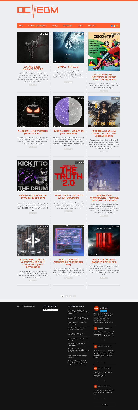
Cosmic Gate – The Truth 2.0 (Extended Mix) (68, 196)
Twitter (114, 26)
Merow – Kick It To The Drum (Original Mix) (33, 196)
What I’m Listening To (37, 26)
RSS (117, 26)
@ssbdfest (97, 355)
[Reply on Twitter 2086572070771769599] (95, 399)
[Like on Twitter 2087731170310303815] (102, 340)
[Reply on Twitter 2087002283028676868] (95, 380)
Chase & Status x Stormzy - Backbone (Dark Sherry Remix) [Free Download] (78, 350)
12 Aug (107, 346)
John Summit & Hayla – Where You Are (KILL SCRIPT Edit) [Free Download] (33, 263)
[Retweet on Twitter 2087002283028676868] (98, 380)
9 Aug (106, 386)
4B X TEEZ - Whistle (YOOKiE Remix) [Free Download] (76, 333)
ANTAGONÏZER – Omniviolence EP (33, 68)
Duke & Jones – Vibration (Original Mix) (68, 132)
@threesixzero (100, 335)
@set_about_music (99, 376)
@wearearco (97, 334)
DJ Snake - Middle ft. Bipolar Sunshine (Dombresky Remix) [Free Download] (78, 312)
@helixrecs (110, 335)
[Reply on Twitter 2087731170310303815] (95, 340)
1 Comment (57, 62)
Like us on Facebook (26, 306)
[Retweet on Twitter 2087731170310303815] (98, 340)
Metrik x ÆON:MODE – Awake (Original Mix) (104, 260)
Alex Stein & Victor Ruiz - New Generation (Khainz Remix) (76, 328)
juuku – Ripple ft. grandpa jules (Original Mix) (68, 262)
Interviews (67, 26)
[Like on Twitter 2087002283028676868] (102, 380)
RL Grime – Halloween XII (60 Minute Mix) (33, 132)
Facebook (111, 26)
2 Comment (93, 255)
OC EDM (101, 328)
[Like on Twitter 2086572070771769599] (102, 399)
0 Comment (22, 62)
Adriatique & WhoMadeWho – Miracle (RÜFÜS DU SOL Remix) (104, 197)
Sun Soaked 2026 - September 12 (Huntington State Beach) (78, 339)
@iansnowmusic (108, 355)
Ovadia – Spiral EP (68, 67)
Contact (91, 26)
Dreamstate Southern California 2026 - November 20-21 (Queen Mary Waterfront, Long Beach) (77, 362)
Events (55, 26)
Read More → (32, 84)
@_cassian (107, 332)
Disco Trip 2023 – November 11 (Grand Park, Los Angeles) (104, 77)
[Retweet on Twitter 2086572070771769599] (98, 399)
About (80, 26)
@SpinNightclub (98, 352)
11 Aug (107, 368)
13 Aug (107, 328)
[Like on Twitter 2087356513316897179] (102, 362)
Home (21, 26)
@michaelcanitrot (106, 390)
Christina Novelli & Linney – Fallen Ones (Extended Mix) (104, 133)
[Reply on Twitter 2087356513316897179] (95, 362)
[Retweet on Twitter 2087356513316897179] (98, 362)
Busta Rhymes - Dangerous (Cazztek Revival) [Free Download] (78, 318)
